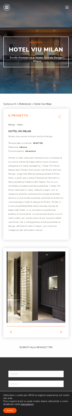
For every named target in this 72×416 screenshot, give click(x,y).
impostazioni (27, 404)
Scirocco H (6, 7)
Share (59, 116)
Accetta (10, 410)
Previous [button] (11, 332)
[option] (36, 47)
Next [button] (61, 332)
